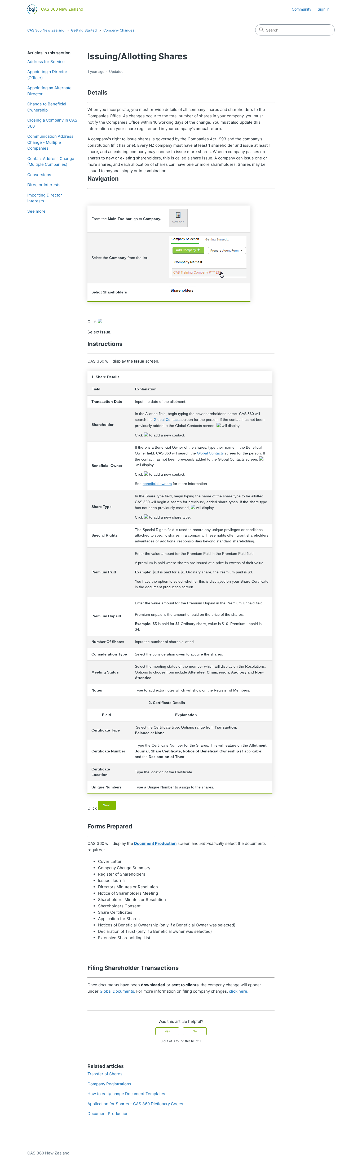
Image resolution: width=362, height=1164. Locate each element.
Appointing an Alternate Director (49, 90)
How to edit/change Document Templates (126, 1093)
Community (301, 9)
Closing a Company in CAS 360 (52, 123)
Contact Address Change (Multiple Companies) (50, 161)
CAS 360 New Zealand (45, 30)
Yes (167, 1031)
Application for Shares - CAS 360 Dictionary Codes (135, 1103)
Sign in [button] (323, 9)
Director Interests (43, 184)
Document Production (155, 843)
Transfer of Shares (104, 1073)
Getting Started (84, 30)
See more (36, 211)
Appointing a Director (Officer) (47, 74)
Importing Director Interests (44, 198)
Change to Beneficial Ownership (46, 107)
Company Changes (118, 30)
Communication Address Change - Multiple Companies (50, 142)
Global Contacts (167, 420)
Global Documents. (118, 991)
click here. (238, 991)
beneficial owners (157, 484)
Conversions (39, 174)
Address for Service (46, 61)
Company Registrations (109, 1083)
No (195, 1031)
